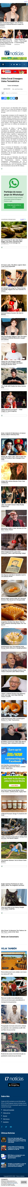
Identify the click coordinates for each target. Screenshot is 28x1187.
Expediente (6, 1122)
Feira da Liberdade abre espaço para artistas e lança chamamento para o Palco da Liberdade (17, 1140)
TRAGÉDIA (5, 1021)
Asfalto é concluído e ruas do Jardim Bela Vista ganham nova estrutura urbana (17, 1165)
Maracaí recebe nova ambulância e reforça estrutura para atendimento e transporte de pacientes (13, 1000)
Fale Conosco (6, 1119)
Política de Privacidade (8, 1110)
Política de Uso (6, 1113)
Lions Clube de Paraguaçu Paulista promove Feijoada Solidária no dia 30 (16, 1148)
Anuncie (5, 1116)
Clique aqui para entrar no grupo (14, 206)
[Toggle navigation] (3, 64)
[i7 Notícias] (14, 53)
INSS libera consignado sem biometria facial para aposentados (16, 1156)
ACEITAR (23, 1182)
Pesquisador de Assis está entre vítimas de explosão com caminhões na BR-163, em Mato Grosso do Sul (13, 1028)
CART (4, 1049)
